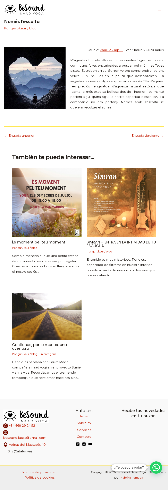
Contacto (84, 437)
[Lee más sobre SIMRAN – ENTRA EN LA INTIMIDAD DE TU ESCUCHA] (121, 202)
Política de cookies (39, 477)
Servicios (84, 430)
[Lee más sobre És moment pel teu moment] (47, 202)
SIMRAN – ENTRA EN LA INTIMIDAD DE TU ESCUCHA (121, 244)
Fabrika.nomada (132, 477)
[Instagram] (78, 444)
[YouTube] (90, 444)
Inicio (84, 416)
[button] (156, 467)
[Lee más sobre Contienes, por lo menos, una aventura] (47, 316)
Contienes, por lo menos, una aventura (39, 346)
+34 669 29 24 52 (21, 425)
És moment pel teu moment (38, 242)
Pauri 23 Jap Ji (111, 50)
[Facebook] (84, 444)
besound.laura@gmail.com (24, 438)
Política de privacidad (39, 472)
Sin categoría (48, 354)
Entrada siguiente (147, 135)
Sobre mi (84, 423)
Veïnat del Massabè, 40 (27, 444)
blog (33, 28)
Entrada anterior (20, 135)
